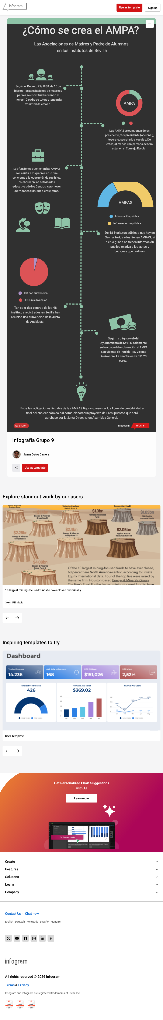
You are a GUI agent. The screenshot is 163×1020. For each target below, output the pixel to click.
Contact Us (13, 914)
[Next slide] (17, 618)
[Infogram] (15, 7)
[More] (150, 24)
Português (32, 921)
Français (56, 921)
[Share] (16, 468)
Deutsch (20, 921)
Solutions (12, 877)
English (9, 921)
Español (44, 921)
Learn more (81, 798)
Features (11, 869)
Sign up (152, 8)
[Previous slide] (7, 618)
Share (22, 425)
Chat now (32, 914)
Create (10, 862)
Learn (9, 884)
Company (12, 892)
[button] (125, 123)
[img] (135, 95)
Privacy (23, 985)
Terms (10, 985)
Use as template (129, 7)
